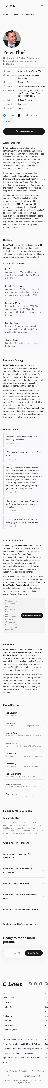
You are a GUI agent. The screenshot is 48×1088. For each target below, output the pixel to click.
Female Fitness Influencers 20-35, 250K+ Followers (22, 1044)
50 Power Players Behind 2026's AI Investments (21, 1039)
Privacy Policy (13, 1076)
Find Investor (7, 1007)
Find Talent (7, 1011)
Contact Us (23, 1071)
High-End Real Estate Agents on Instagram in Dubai (22, 1058)
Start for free (33, 953)
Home (5, 15)
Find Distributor (8, 1025)
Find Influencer (8, 998)
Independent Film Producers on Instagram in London (22, 1049)
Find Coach (7, 1021)
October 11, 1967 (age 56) (29, 71)
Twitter (21, 108)
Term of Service (38, 1071)
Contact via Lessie (30, 615)
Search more (8, 1062)
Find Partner (7, 1016)
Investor (16, 15)
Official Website (25, 100)
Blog (6, 1071)
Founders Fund (24, 82)
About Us (13, 1071)
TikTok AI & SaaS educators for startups (18, 1053)
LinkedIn (22, 104)
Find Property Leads (10, 1030)
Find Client (7, 1002)
